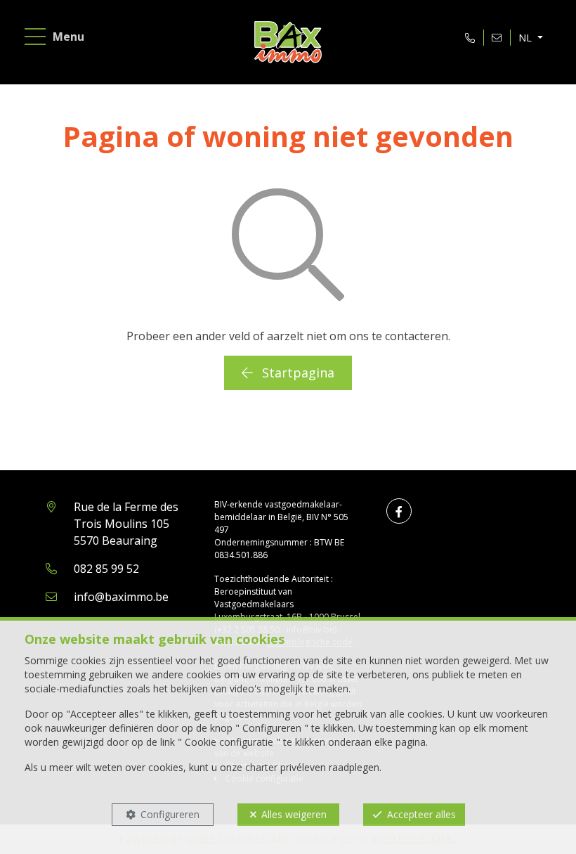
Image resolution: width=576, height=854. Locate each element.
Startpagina (296, 372)
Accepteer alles (421, 814)
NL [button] (526, 37)
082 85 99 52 (106, 568)
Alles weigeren (294, 814)
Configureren (169, 814)
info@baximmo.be (121, 596)
